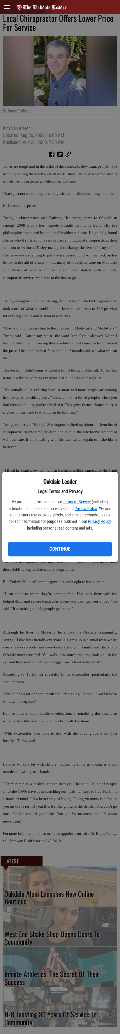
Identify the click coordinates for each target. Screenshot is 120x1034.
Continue (60, 549)
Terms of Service (77, 501)
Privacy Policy (86, 508)
